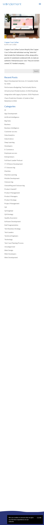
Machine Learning (10, 175)
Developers (8, 146)
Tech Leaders (9, 232)
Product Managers (11, 196)
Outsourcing (8, 182)
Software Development (12, 221)
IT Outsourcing (9, 167)
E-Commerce (9, 149)
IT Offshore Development (13, 164)
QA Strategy (8, 214)
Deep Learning (9, 142)
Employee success (10, 153)
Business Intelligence (11, 128)
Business (7, 124)
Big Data (7, 121)
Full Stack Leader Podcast (13, 160)
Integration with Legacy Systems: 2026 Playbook (21, 94)
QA (5, 207)
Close (39, 517)
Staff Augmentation (11, 225)
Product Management (12, 193)
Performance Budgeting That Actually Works (20, 87)
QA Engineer (8, 211)
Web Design (8, 250)
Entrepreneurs (9, 157)
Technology (8, 239)
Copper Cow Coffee (11, 42)
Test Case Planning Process (14, 243)
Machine (7, 171)
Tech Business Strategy (12, 229)
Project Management (11, 203)
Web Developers (10, 254)
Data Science (9, 139)
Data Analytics (9, 135)
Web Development (11, 257)
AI (5, 110)
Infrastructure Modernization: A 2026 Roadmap (21, 91)
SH (7, 44)
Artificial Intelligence (11, 117)
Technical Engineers (11, 236)
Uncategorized (9, 247)
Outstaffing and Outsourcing (14, 185)
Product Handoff (10, 189)
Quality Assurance (10, 218)
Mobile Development (11, 178)
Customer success (10, 131)
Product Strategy (10, 200)
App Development (10, 113)
